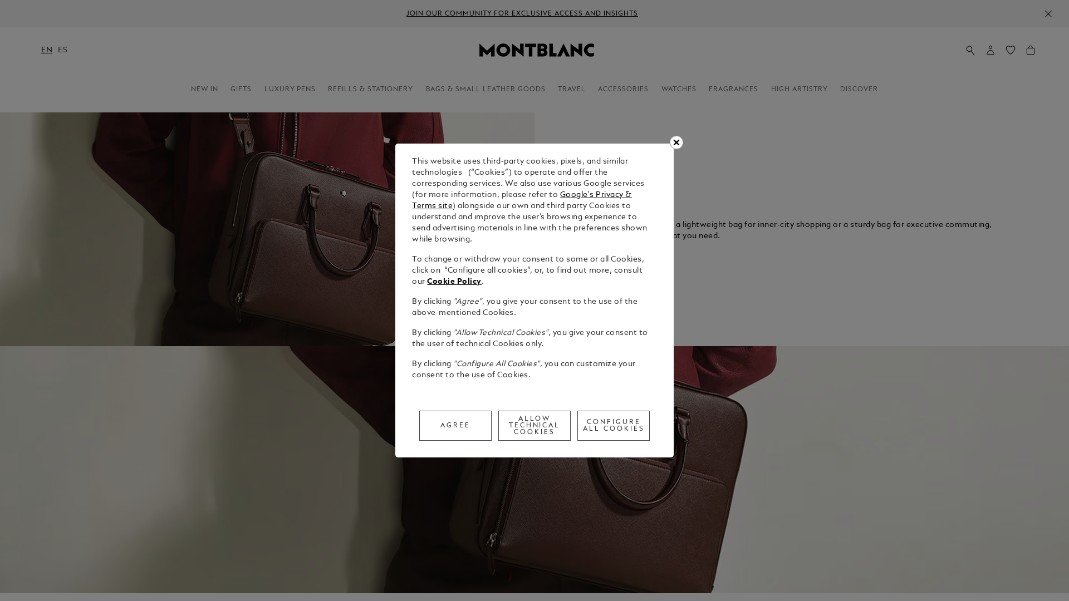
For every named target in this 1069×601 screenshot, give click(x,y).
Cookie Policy (454, 281)
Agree (455, 425)
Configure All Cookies (614, 425)
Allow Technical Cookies (535, 426)
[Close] (676, 142)
